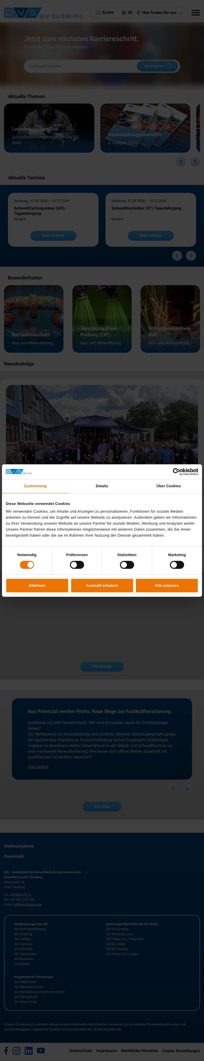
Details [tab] (102, 486)
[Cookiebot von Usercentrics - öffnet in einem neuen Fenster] (176, 471)
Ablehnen (37, 585)
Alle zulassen (166, 585)
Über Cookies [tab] (168, 486)
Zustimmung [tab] (35, 486)
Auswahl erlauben (102, 585)
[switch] (77, 565)
